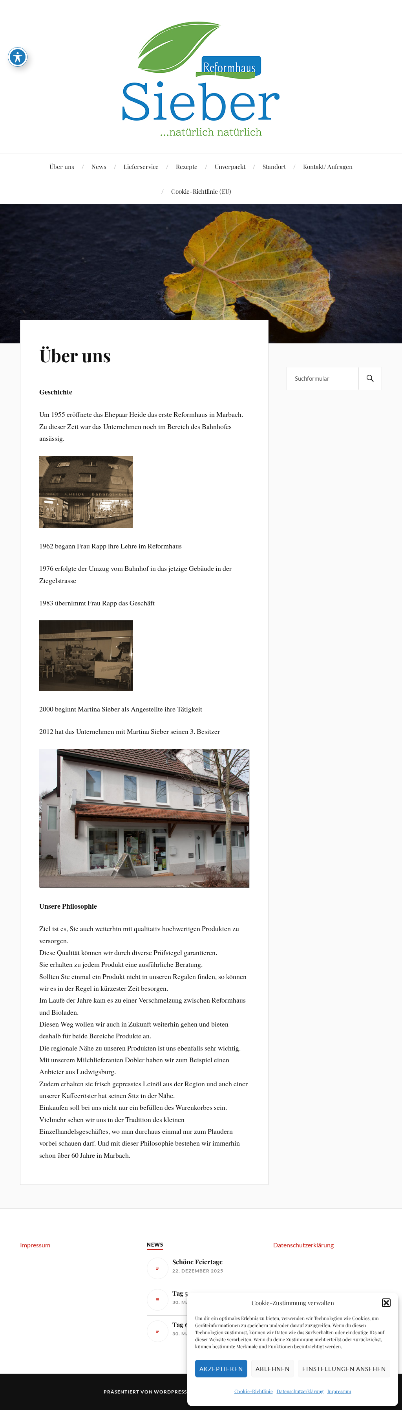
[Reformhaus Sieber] (201, 130)
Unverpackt (230, 166)
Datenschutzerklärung (300, 1391)
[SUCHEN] (370, 378)
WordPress (170, 1392)
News (98, 166)
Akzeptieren (221, 1368)
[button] (386, 1303)
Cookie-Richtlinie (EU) (201, 191)
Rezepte (186, 166)
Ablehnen (273, 1368)
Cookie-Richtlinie (253, 1391)
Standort (274, 166)
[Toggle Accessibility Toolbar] (17, 57)
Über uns (61, 166)
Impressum (339, 1391)
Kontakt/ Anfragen (328, 166)
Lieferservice (141, 166)
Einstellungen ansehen (344, 1368)
